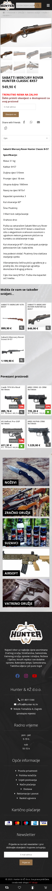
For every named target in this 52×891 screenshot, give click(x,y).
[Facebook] (17, 676)
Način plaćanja (28, 784)
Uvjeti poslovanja (28, 779)
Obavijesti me (10, 114)
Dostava (27, 789)
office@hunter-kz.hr (27, 704)
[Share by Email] (38, 122)
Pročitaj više (21, 328)
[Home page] (4, 12)
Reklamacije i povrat (27, 793)
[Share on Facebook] (24, 122)
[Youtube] (34, 676)
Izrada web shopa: (20, 882)
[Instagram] (26, 676)
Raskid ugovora (27, 798)
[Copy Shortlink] (6, 128)
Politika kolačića (27, 775)
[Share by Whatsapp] (31, 122)
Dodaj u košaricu (48, 412)
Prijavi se (26, 862)
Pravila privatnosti (27, 770)
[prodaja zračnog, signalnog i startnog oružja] (7, 5)
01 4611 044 (27, 699)
